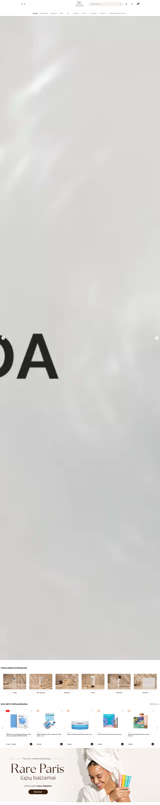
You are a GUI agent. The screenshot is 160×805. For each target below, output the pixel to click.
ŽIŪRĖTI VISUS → (154, 704)
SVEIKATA (103, 13)
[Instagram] (22, 4)
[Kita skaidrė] (157, 338)
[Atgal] (2, 727)
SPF (68, 13)
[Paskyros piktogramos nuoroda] (132, 4)
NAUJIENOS (53, 13)
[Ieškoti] (121, 4)
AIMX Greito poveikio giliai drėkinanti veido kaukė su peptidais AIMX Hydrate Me (18, 735)
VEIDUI (61, 13)
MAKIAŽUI (75, 13)
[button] (64, 13)
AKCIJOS (35, 13)
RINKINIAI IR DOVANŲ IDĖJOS (117, 13)
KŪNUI (84, 13)
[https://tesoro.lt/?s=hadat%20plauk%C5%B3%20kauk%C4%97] (80, 338)
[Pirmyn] (157, 727)
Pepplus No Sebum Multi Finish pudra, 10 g (79, 734)
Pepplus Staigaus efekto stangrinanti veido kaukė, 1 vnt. (49, 735)
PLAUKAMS (93, 13)
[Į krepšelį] (31, 744)
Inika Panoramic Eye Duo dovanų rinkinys (109, 734)
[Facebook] (24, 4)
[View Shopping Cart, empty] (137, 4)
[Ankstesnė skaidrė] (3, 338)
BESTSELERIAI (44, 13)
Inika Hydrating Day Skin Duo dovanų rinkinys (138, 735)
